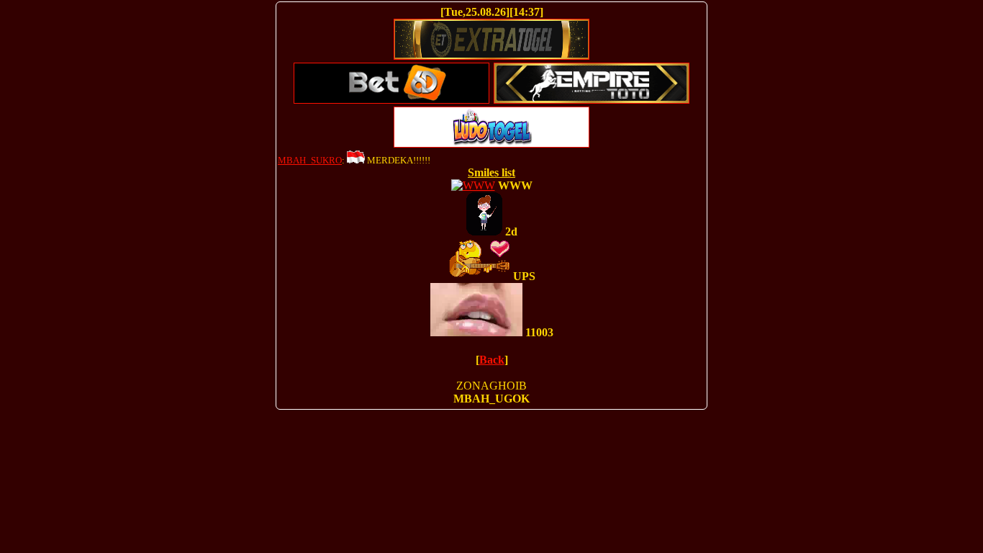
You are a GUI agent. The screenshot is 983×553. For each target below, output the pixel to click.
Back (491, 360)
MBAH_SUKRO (310, 160)
